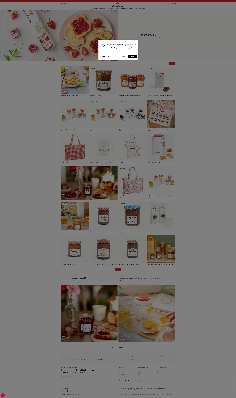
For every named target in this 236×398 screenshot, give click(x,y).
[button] (3, 395)
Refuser (123, 56)
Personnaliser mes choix (105, 56)
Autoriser (132, 56)
